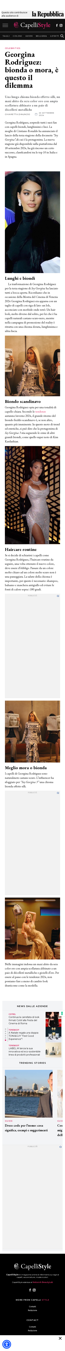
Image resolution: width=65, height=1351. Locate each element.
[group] (6, 36)
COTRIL (12, 1014)
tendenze (40, 411)
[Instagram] (60, 25)
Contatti (32, 1306)
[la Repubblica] (48, 14)
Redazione (32, 1310)
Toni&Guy (14, 1029)
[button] (5, 1029)
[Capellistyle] (32, 25)
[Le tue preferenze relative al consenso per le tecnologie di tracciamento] (62, 1013)
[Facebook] (57, 25)
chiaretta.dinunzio (17, 114)
